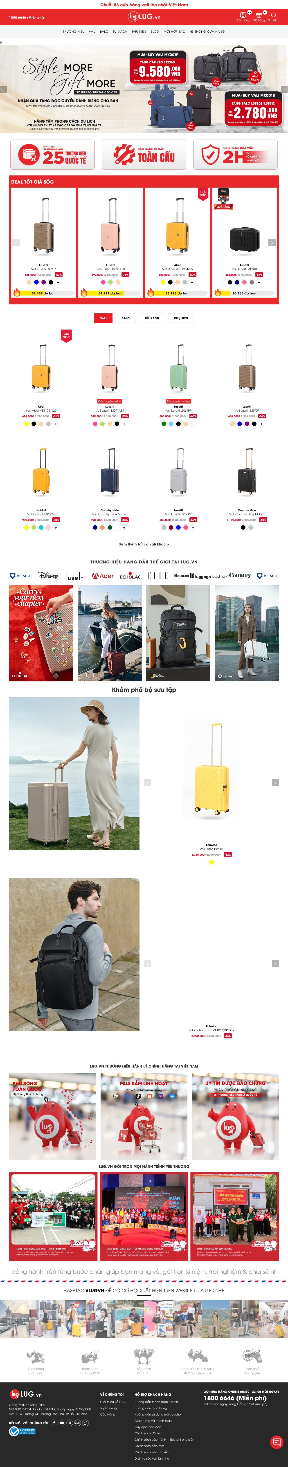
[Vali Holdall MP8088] (41, 472)
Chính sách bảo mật (149, 1446)
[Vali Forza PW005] (211, 771)
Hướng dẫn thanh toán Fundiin (157, 1402)
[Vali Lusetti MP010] (244, 227)
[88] (243, 15)
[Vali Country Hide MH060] (110, 472)
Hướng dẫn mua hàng (151, 1408)
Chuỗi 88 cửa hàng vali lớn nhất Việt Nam (144, 4)
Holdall (41, 510)
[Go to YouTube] (61, 1423)
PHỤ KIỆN (181, 318)
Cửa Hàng (107, 1414)
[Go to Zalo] (77, 1423)
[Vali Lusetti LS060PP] (178, 472)
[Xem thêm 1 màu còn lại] (124, 424)
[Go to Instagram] (69, 1423)
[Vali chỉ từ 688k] (144, 131)
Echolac (211, 845)
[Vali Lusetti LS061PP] (178, 369)
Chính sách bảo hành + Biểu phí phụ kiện (164, 1439)
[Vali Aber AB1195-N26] (177, 227)
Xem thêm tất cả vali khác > (144, 543)
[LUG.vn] (144, 17)
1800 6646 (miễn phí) (198, 1373)
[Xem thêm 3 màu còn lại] (192, 282)
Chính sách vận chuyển (152, 1452)
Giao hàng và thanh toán (153, 1420)
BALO (126, 318)
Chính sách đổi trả (148, 1433)
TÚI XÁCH (152, 318)
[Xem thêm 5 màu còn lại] (55, 424)
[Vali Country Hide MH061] (247, 472)
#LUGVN (95, 1290)
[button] (273, 15)
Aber (177, 265)
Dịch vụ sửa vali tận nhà (152, 1458)
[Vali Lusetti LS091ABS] (110, 227)
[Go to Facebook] (54, 1423)
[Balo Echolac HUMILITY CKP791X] (211, 953)
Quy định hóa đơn (148, 1427)
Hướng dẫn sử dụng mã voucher (158, 1414)
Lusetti (43, 265)
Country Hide (110, 510)
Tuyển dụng (108, 1408)
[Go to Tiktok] (85, 1423)
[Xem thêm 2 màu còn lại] (58, 282)
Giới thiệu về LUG (112, 1402)
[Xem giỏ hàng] (259, 15)
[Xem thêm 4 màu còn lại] (55, 527)
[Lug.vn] (14, 1302)
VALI (103, 318)
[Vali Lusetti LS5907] (43, 227)
